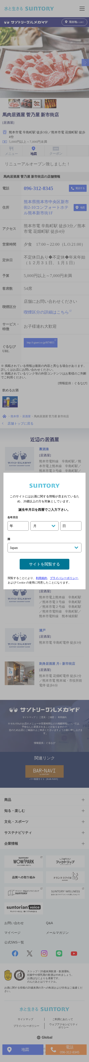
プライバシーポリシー (64, 578)
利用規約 (41, 578)
